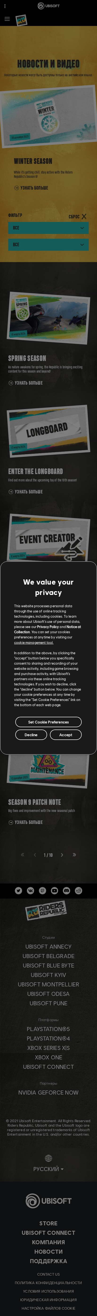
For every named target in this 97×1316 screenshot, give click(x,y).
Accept (65, 734)
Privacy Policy (48, 626)
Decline (31, 734)
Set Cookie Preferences (48, 722)
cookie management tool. (33, 642)
